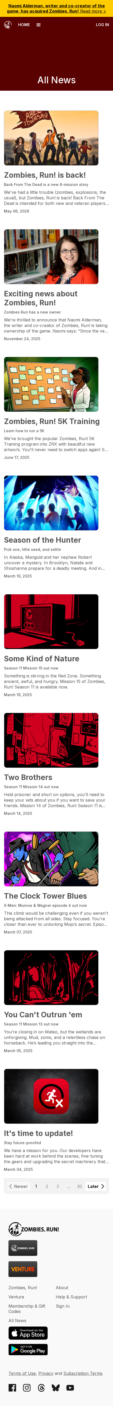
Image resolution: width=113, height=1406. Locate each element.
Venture (16, 1296)
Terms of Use (22, 1373)
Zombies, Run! (22, 1287)
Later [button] (93, 1186)
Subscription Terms (82, 1373)
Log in (102, 24)
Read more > (56, 8)
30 (79, 1186)
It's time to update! (38, 1133)
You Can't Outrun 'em (43, 1014)
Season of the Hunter (42, 540)
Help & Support (71, 1296)
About (62, 1287)
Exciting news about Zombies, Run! (41, 298)
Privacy (45, 1373)
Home (23, 24)
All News (17, 1320)
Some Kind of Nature (41, 658)
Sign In (63, 1306)
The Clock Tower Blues (45, 896)
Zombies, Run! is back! (45, 175)
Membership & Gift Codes (26, 1308)
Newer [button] (21, 1186)
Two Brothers (28, 777)
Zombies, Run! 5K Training (52, 421)
